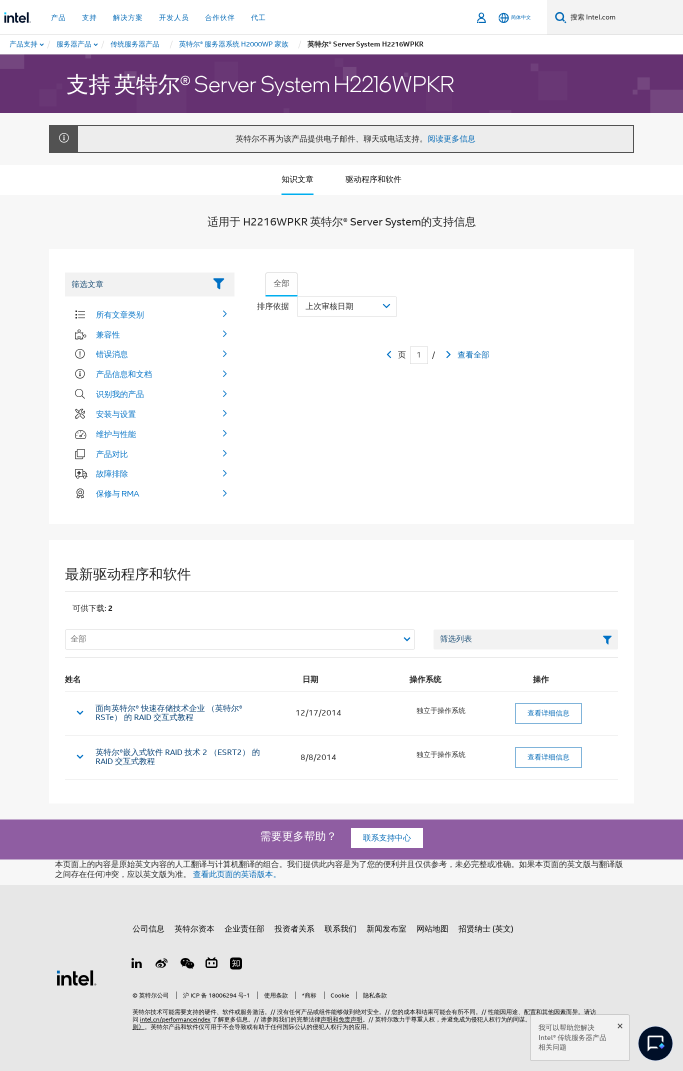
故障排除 (112, 473)
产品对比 (112, 454)
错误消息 (112, 354)
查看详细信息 (549, 713)
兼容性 (108, 335)
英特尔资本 (194, 929)
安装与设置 (116, 414)
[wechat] (186, 965)
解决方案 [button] (128, 17)
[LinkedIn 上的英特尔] (137, 965)
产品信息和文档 (124, 374)
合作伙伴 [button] (220, 17)
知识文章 (298, 179)
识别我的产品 (120, 394)
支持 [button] (89, 17)
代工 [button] (258, 17)
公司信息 (148, 929)
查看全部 (474, 355)
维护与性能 (116, 434)
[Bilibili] (211, 965)
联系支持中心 (387, 838)
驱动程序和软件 (374, 179)
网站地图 (432, 929)
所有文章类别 (120, 315)
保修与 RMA (118, 493)
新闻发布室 (386, 929)
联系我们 (340, 929)
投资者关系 (294, 929)
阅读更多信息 (452, 139)
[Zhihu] (236, 965)
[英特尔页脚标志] (76, 977)
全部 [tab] (282, 283)
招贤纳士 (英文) (486, 929)
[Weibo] (162, 965)
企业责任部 (244, 929)
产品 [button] (58, 17)
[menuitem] (75, 45)
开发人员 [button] (174, 17)
